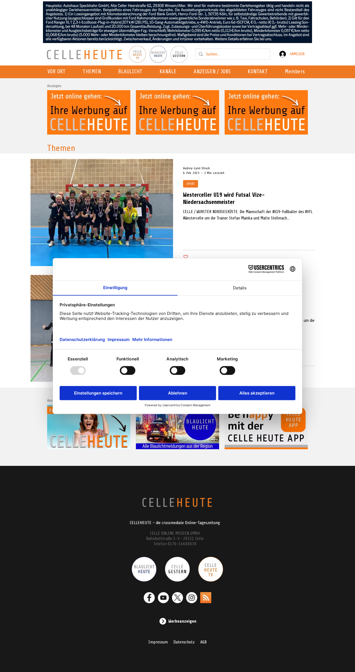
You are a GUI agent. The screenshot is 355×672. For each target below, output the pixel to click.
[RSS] (205, 597)
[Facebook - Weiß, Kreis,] (149, 597)
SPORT (190, 184)
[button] (169, 71)
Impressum (158, 642)
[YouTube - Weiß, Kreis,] (163, 597)
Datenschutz (184, 642)
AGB (203, 642)
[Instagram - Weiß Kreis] (191, 597)
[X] (177, 597)
